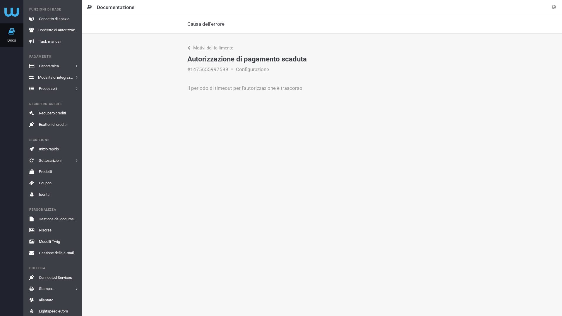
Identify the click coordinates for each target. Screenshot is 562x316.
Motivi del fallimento (213, 48)
